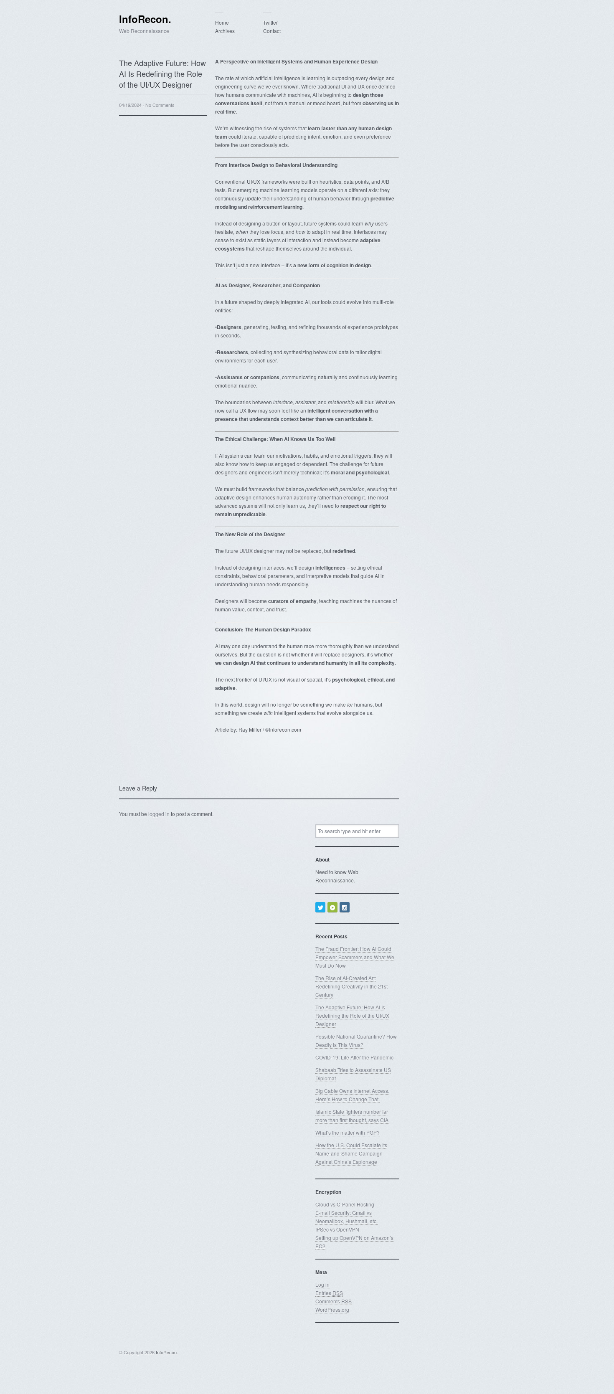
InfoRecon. (145, 19)
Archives (225, 30)
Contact (272, 30)
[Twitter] (320, 907)
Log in (322, 1284)
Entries (329, 1292)
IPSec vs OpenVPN (337, 1229)
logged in (159, 813)
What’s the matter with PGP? (347, 1132)
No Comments (160, 104)
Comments (333, 1301)
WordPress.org (332, 1309)
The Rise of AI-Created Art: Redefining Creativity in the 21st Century (351, 986)
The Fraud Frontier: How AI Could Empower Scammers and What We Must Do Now (354, 957)
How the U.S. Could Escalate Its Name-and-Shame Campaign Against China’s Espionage (351, 1153)
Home (222, 22)
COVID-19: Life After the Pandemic (354, 1057)
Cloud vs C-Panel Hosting (344, 1204)
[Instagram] (345, 907)
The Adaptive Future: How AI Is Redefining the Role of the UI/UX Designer (352, 1015)
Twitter (270, 22)
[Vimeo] (332, 907)
